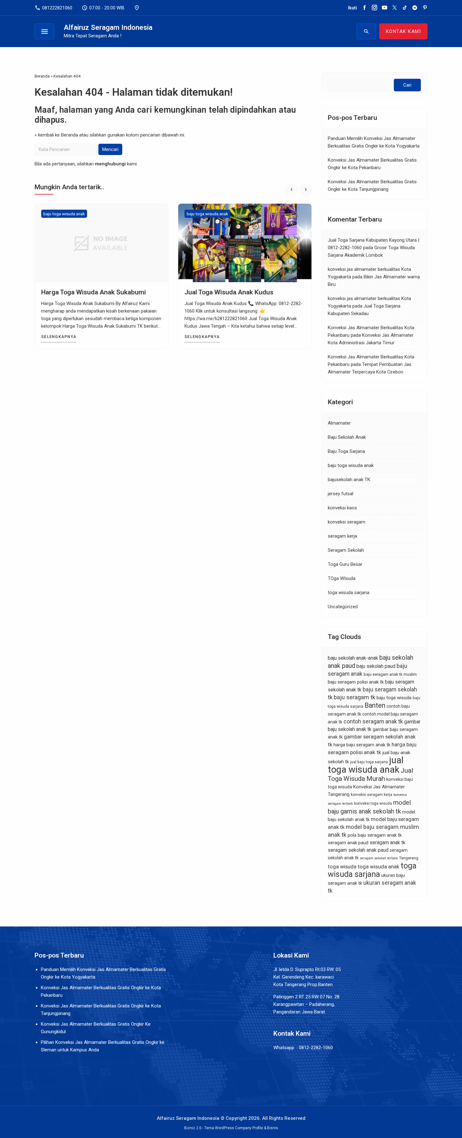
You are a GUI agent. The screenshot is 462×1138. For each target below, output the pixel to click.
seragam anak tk (387, 842)
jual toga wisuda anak (366, 765)
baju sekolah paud (375, 666)
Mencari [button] (110, 149)
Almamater (339, 423)
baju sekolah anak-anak (353, 658)
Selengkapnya (58, 336)
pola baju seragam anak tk (375, 835)
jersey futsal (340, 494)
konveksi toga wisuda (373, 803)
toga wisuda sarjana (348, 592)
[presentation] (291, 190)
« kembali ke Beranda (56, 135)
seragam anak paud (348, 842)
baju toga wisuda (394, 698)
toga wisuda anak (378, 866)
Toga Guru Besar (345, 564)
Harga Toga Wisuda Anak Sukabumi (93, 292)
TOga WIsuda (341, 578)
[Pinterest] (424, 8)
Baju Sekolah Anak (347, 437)
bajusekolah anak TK (349, 479)
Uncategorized (343, 606)
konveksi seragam (346, 522)
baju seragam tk (354, 697)
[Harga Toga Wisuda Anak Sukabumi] (101, 243)
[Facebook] (364, 8)
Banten (375, 705)
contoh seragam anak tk (373, 721)
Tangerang (408, 858)
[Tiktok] (404, 8)
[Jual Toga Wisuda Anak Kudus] (244, 243)
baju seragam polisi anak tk (356, 682)
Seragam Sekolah (346, 550)
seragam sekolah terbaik (379, 858)
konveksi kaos (342, 508)
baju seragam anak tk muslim (390, 674)
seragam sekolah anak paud (358, 850)
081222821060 (53, 7)
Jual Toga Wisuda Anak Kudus (228, 292)
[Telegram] (414, 8)
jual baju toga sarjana (369, 762)
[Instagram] (374, 8)
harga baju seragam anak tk (361, 745)
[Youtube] (384, 8)
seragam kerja (342, 536)
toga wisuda (342, 867)
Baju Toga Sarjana (346, 451)
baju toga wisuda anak (64, 213)
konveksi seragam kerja (371, 794)
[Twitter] (394, 8)
